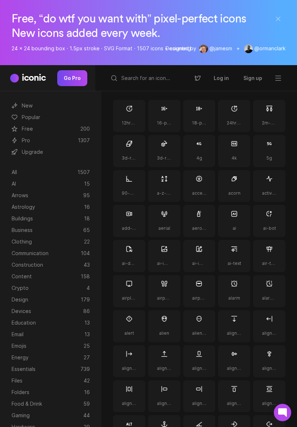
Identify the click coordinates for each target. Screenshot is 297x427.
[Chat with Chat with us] (282, 412)
